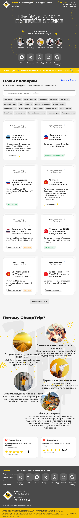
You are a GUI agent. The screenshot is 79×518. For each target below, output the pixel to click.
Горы (20, 104)
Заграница (8, 100)
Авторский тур (51, 108)
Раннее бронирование (36, 113)
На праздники (20, 113)
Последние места (68, 113)
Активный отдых (10, 108)
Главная (14, 3)
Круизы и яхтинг (59, 104)
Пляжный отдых (10, 104)
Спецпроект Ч (38, 108)
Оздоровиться (24, 108)
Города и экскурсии (42, 104)
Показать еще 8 (39, 302)
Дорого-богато (65, 108)
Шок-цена (53, 100)
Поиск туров (40, 3)
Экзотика (28, 104)
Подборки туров (26, 3)
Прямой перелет (30, 100)
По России (43, 100)
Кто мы (50, 3)
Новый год (8, 113)
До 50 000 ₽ (64, 100)
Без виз (18, 100)
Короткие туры (53, 113)
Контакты (15, 6)
